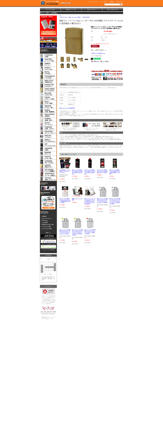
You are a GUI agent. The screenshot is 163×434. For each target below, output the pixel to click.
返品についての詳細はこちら (98, 53)
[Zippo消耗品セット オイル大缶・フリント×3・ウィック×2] (64, 167)
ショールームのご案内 (47, 228)
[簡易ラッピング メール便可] (77, 196)
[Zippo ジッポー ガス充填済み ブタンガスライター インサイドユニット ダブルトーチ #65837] (65, 227)
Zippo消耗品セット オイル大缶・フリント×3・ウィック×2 (64, 171)
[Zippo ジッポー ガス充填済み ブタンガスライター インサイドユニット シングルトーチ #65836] (102, 196)
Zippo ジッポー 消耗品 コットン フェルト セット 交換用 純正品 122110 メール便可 (64, 200)
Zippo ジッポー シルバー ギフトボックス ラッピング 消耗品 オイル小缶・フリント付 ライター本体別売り (89, 201)
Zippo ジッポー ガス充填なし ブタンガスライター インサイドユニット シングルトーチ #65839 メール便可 (114, 201)
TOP (60, 15)
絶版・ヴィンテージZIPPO (75, 17)
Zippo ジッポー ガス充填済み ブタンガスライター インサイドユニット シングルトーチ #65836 (102, 200)
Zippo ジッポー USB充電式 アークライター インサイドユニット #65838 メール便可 (89, 231)
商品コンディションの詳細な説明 (67, 108)
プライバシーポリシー (47, 218)
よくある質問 (45, 222)
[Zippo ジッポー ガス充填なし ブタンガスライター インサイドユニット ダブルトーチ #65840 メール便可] (77, 227)
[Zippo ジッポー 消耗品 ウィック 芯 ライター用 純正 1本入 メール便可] (102, 167)
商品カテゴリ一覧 (71, 9)
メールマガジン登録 (46, 226)
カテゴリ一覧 (64, 17)
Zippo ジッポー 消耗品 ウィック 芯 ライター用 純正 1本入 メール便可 (102, 171)
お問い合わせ (119, 1)
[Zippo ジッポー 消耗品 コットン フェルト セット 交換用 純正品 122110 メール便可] (65, 196)
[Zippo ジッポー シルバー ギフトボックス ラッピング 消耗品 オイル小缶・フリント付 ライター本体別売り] (89, 196)
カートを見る (103, 1)
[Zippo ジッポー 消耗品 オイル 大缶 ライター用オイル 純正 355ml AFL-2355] (77, 167)
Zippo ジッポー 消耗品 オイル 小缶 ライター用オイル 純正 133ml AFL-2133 (89, 171)
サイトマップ (48, 286)
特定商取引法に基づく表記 (48, 224)
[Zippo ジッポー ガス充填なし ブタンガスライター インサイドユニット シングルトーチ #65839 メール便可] (115, 196)
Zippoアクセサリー (92, 9)
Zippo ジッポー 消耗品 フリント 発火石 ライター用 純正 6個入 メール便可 (114, 171)
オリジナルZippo (50, 9)
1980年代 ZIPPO (86, 17)
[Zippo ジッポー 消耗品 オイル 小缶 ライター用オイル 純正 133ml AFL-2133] (89, 167)
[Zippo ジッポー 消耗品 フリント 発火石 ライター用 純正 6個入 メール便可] (114, 167)
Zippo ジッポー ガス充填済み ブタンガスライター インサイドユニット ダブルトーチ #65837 (64, 231)
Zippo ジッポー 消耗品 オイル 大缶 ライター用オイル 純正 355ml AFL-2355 (77, 171)
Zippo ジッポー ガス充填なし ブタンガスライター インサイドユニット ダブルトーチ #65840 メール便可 (77, 232)
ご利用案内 (111, 1)
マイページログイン (93, 1)
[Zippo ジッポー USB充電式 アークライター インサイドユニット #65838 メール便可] (90, 227)
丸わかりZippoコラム (112, 9)
